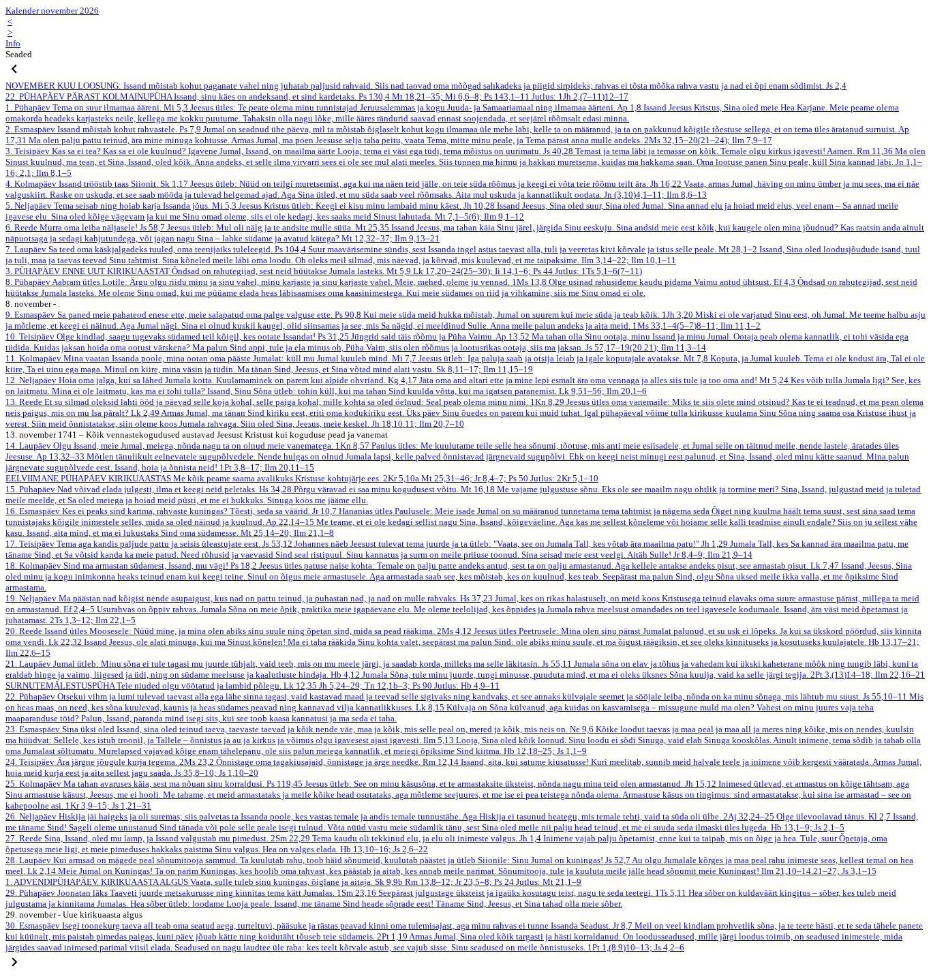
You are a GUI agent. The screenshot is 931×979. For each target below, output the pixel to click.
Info (12, 43)
